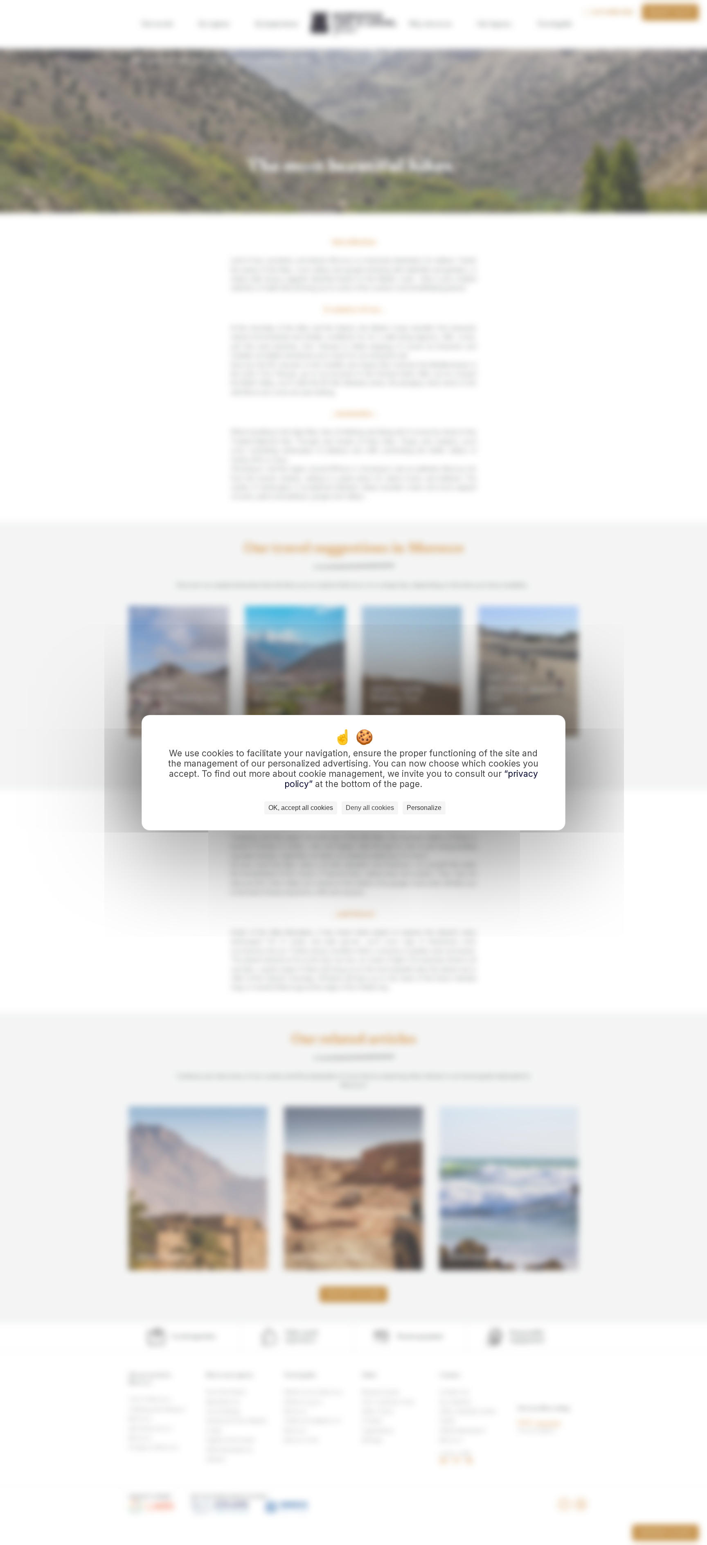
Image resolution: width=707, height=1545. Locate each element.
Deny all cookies (370, 807)
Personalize (424, 807)
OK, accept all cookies (300, 807)
